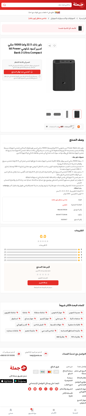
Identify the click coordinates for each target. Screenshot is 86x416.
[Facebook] (56, 389)
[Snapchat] (29, 389)
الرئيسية (82, 18)
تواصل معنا (81, 366)
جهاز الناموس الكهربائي (80, 390)
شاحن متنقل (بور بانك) (59, 200)
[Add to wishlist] (55, 46)
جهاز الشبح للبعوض (81, 401)
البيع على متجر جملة (80, 372)
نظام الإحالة (81, 377)
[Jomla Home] (79, 5)
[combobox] (38, 5)
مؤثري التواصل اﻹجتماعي (80, 383)
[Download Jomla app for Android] (20, 381)
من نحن (69, 366)
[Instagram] (51, 389)
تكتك (84, 396)
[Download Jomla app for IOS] (6, 381)
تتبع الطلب (68, 384)
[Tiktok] (40, 389)
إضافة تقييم (43, 282)
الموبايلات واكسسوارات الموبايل (63, 18)
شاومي (64, 204)
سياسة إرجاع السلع (68, 372)
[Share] (50, 46)
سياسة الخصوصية (68, 379)
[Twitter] (45, 389)
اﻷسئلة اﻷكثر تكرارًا (67, 394)
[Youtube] (35, 389)
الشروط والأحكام (66, 389)
